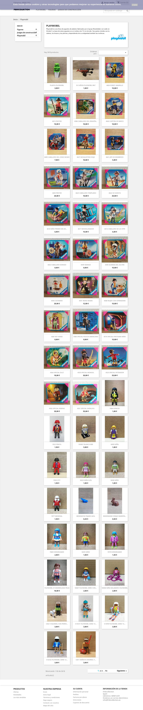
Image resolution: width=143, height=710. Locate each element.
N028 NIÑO (115, 480)
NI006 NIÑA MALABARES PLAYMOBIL (115, 588)
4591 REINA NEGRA (86, 301)
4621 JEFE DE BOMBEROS (114, 157)
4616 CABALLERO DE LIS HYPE (114, 229)
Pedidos (76, 694)
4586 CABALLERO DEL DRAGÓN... (85, 121)
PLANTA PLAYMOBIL (57, 85)
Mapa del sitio (48, 706)
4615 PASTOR (57, 121)
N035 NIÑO (86, 552)
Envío (45, 692)
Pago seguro (47, 700)
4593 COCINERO (57, 301)
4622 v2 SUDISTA (115, 193)
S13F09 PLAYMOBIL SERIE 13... (114, 624)
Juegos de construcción (69, 10)
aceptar (134, 5)
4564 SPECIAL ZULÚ (57, 372)
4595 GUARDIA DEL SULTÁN (114, 265)
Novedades (17, 695)
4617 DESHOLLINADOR (86, 229)
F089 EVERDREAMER (57, 552)
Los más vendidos (19, 697)
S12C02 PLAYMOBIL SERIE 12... (57, 660)
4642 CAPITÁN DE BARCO (115, 121)
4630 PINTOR (57, 193)
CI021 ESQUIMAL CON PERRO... (57, 624)
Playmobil (41, 10)
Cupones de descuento (81, 703)
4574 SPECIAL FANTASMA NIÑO (115, 337)
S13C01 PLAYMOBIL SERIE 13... (86, 624)
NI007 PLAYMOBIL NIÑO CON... (86, 588)
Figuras (52, 10)
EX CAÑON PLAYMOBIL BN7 (85, 85)
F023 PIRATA (57, 444)
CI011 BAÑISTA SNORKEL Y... (86, 660)
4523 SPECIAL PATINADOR (115, 372)
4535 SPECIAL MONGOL (86, 372)
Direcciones (77, 700)
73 (106, 671)
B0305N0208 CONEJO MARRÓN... (114, 516)
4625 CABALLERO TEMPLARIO (86, 193)
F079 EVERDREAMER (115, 552)
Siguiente (122, 671)
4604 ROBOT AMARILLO (114, 85)
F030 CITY (56, 480)
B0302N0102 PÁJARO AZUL (86, 516)
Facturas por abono (80, 697)
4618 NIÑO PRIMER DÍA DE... (57, 229)
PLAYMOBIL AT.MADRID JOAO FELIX (57, 588)
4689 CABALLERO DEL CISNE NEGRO (57, 157)
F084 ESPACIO (115, 408)
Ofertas (16, 692)
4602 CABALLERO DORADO (57, 265)
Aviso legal (47, 695)
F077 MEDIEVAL (57, 516)
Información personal (80, 692)
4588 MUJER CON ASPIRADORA (115, 301)
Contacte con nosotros (51, 703)
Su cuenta (77, 689)
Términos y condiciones (51, 697)
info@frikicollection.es (111, 700)
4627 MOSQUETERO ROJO (86, 157)
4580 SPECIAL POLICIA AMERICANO (85, 337)
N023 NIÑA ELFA (86, 480)
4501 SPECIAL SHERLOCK (85, 408)
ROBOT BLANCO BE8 (86, 444)
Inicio (20, 26)
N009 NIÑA (115, 444)
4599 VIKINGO (86, 265)
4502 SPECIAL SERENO (57, 408)
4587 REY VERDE (57, 337)
